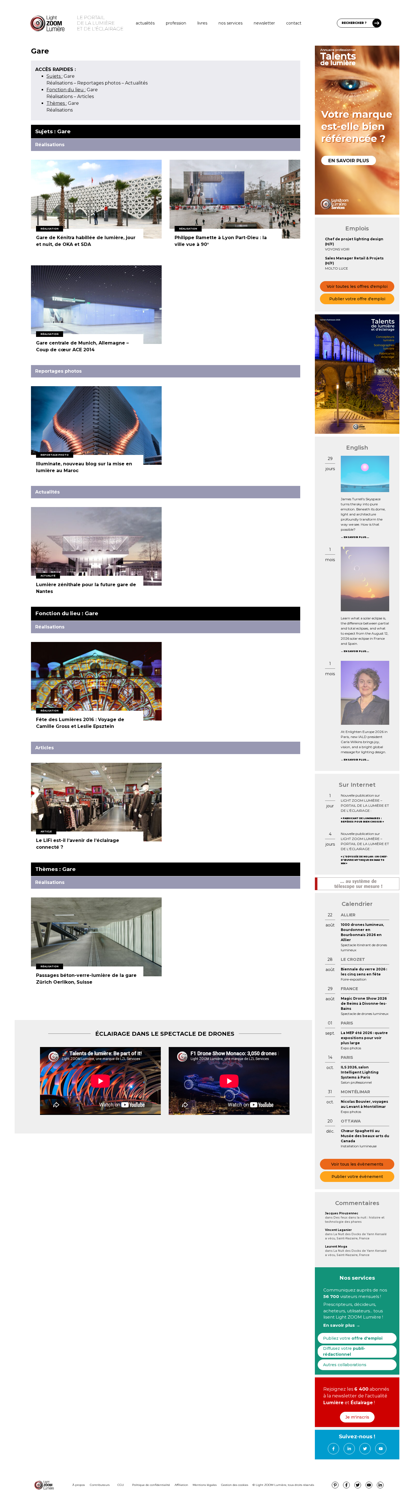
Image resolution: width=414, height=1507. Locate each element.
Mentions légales (205, 1485)
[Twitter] (365, 1448)
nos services (230, 23)
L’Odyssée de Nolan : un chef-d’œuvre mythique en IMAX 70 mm (364, 860)
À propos (78, 1485)
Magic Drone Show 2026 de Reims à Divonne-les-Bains (364, 1003)
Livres (202, 23)
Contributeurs (100, 1485)
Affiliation (181, 1485)
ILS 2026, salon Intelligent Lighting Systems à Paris (360, 1072)
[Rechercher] (376, 23)
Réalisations (59, 83)
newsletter (264, 23)
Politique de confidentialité (151, 1485)
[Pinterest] (335, 1485)
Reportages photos (99, 83)
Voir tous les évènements (357, 1164)
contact (293, 23)
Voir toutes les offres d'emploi (357, 286)
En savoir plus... (356, 537)
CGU (120, 1485)
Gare (60, 76)
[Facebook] (333, 1448)
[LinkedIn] (349, 1448)
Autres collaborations (344, 1364)
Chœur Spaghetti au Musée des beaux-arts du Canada (365, 1136)
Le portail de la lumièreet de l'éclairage (100, 23)
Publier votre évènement (357, 1176)
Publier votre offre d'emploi (357, 298)
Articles (85, 96)
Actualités (145, 23)
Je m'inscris (357, 1417)
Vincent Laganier (338, 1230)
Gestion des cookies (234, 1485)
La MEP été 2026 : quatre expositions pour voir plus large (364, 1038)
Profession (176, 23)
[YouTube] (380, 1448)
